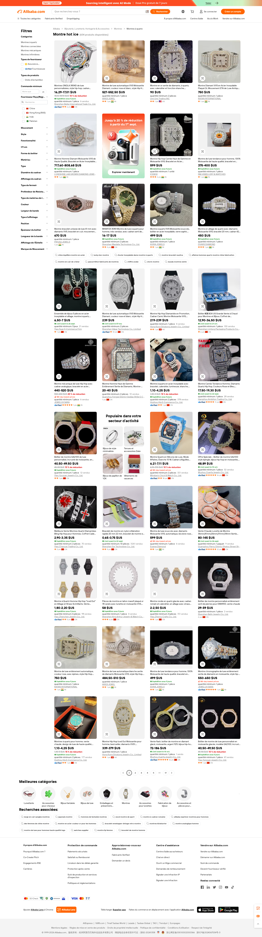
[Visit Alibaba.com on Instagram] (220, 887)
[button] (147, 11)
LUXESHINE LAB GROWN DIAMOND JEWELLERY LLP (75, 174)
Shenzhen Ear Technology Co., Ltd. (118, 546)
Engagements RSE (32, 863)
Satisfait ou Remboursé (79, 857)
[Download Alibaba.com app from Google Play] (228, 910)
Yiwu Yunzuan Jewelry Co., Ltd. (68, 475)
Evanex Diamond (158, 546)
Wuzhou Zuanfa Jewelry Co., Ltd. (213, 472)
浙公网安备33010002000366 (180, 932)
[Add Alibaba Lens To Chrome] (66, 910)
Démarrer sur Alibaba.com (212, 857)
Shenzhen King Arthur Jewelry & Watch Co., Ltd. (123, 616)
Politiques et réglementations (81, 883)
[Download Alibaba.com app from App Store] (206, 910)
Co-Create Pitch (31, 857)
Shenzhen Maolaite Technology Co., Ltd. (121, 244)
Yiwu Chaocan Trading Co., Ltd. (68, 546)
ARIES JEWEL (108, 98)
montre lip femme (105, 830)
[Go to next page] (171, 773)
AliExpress (88, 923)
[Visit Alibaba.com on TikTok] (232, 887)
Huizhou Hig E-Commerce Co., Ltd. (166, 402)
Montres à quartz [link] (135, 28)
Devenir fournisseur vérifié (213, 869)
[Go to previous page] (123, 773)
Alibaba (56, 28)
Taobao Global (143, 923)
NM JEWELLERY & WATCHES (211, 174)
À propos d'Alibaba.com (35, 845)
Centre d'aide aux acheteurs (169, 851)
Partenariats (206, 874)
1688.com (99, 923)
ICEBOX (154, 174)
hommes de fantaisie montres (94, 817)
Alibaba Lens (37, 909)
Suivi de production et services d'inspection (82, 876)
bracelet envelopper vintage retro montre (123, 824)
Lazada (131, 923)
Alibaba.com (187, 909)
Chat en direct (163, 857)
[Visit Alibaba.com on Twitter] (214, 887)
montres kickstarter (158, 824)
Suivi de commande (209, 863)
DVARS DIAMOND (206, 244)
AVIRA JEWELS (157, 244)
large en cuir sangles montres (37, 817)
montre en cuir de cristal (68, 262)
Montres (118, 28)
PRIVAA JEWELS (62, 242)
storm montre (153, 262)
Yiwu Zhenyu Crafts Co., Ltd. (163, 616)
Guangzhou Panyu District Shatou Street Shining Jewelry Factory (219, 546)
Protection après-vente (79, 869)
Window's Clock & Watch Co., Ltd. (165, 475)
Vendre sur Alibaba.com (211, 851)
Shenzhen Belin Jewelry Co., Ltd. (213, 614)
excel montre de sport (125, 817)
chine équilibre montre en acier (71, 255)
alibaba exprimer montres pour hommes (191, 817)
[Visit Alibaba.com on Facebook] (202, 887)
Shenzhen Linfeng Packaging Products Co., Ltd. (219, 329)
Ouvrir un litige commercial (168, 863)
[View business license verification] (158, 932)
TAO (155, 923)
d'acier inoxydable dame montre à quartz (135, 255)
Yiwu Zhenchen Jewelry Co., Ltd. (69, 616)
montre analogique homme (187, 824)
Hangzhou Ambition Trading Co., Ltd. (215, 399)
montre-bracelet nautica (172, 255)
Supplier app (119, 909)
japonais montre (65, 817)
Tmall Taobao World (116, 923)
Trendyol (163, 923)
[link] (258, 908)
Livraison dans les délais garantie (83, 863)
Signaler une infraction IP (168, 874)
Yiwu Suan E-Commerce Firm (68, 329)
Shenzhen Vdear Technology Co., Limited (121, 329)
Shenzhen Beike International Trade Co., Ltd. (75, 104)
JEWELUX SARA (62, 402)
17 (165, 773)
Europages (175, 923)
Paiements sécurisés (77, 851)
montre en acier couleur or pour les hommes (77, 824)
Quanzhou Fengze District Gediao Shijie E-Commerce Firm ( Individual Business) (123, 397)
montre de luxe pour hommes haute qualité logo (44, 830)
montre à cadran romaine (154, 817)
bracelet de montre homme (133, 830)
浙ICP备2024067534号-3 (208, 932)
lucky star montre (101, 255)
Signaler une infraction (166, 880)
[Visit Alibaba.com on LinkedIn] (208, 887)
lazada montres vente (177, 262)
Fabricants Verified (120, 855)
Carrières (27, 869)
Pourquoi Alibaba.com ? (34, 851)
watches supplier (81, 830)
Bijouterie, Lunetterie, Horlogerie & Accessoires (86, 28)
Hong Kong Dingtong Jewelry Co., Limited (169, 326)
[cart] (193, 12)
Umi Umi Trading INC (160, 98)
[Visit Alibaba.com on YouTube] (226, 887)
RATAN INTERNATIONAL (209, 98)
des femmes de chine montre (36, 824)
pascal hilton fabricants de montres (103, 262)
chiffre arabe (132, 262)
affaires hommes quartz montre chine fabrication (213, 255)
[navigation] (34, 401)
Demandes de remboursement (170, 869)
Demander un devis (121, 860)
